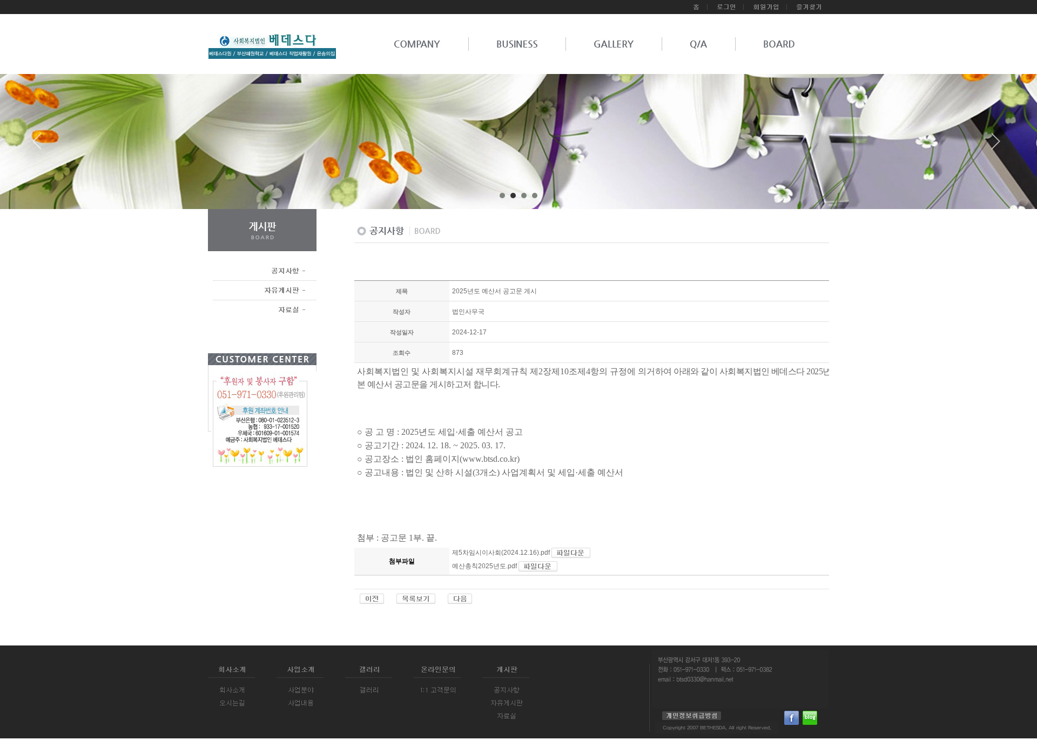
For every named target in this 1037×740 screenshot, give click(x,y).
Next (996, 145)
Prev (41, 145)
